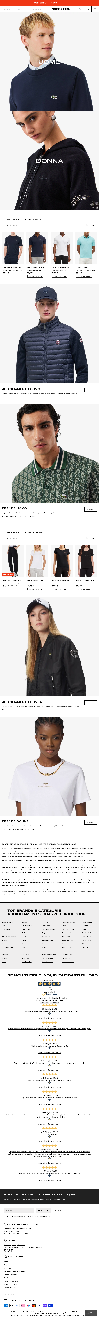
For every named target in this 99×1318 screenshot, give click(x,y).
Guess (24, 922)
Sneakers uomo (68, 943)
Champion (6, 929)
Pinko (24, 933)
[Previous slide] (87, 225)
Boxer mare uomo (49, 954)
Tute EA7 (85, 947)
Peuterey (25, 954)
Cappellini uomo (68, 929)
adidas (4, 958)
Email (14, 1245)
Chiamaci (7, 1245)
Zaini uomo (66, 951)
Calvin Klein (86, 936)
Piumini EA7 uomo (88, 933)
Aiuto (6, 1261)
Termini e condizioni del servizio (16, 1291)
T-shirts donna (87, 925)
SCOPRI (90, 390)
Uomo (7, 9)
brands (37, 9)
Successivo (54, 1003)
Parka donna (87, 922)
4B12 (24, 940)
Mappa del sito (10, 1287)
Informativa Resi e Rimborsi (14, 1271)
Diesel (4, 943)
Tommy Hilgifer (87, 940)
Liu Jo (24, 936)
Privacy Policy (9, 1294)
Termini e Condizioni (12, 1281)
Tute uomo (66, 936)
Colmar (24, 943)
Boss (4, 962)
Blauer (4, 940)
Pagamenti (8, 1265)
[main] (49, 600)
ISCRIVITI (59, 1210)
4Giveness (86, 943)
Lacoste (5, 933)
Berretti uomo (47, 962)
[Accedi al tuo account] (88, 9)
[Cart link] (95, 9)
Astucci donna (67, 954)
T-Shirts (45, 922)
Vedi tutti (12, 225)
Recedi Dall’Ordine (11, 1274)
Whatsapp (21, 1245)
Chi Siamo (8, 1278)
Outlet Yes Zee (88, 951)
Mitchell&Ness (28, 925)
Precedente (44, 1003)
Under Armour (7, 947)
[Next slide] (92, 225)
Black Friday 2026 (11, 1284)
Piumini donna (47, 958)
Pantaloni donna (68, 933)
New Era (25, 947)
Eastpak (25, 951)
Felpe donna (47, 933)
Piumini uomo (27, 929)
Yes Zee (25, 958)
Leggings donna (68, 940)
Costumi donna (48, 951)
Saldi (84, 929)
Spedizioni (8, 1268)
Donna (21, 9)
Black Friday (27, 962)
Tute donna (66, 947)
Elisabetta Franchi (9, 936)
